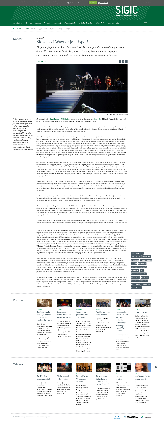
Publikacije (57, 23)
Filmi (46, 29)
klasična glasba (143, 267)
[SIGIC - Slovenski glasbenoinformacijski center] (127, 11)
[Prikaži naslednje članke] (156, 367)
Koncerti (26, 29)
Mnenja (60, 29)
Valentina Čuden (146, 284)
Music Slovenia (113, 23)
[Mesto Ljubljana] (145, 417)
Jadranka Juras (142, 263)
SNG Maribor (143, 281)
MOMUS (100, 23)
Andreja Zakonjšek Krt (137, 253)
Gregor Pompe (135, 260)
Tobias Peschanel (135, 284)
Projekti (47, 23)
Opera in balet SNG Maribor (138, 274)
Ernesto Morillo (146, 256)
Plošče (33, 29)
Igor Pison (134, 263)
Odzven (38, 23)
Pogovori (53, 29)
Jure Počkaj (134, 267)
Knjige (40, 29)
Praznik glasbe (70, 23)
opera (141, 270)
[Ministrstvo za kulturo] (129, 417)
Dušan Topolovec (135, 256)
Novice (29, 23)
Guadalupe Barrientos (146, 260)
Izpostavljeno (18, 23)
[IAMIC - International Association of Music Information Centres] (116, 417)
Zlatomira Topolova (136, 288)
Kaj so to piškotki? (103, 3)
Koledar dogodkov (86, 23)
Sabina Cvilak (144, 277)
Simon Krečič (134, 281)
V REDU (93, 3)
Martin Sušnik (135, 270)
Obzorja (67, 29)
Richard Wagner (135, 277)
